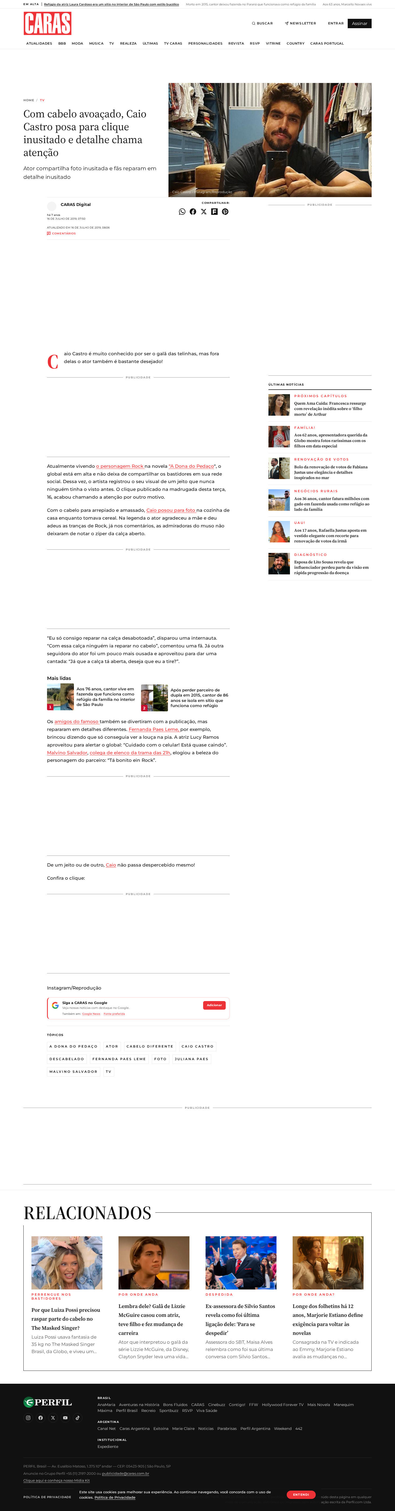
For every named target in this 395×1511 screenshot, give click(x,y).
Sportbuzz (168, 1410)
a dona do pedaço (73, 1046)
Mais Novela (318, 1404)
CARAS (197, 1404)
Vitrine (273, 43)
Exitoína (160, 1428)
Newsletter (303, 23)
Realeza (128, 43)
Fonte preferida (114, 1014)
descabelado (66, 1059)
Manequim (344, 1404)
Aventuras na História (139, 1404)
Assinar (359, 23)
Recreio (148, 1410)
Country (295, 43)
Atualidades (39, 43)
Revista (236, 43)
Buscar (265, 23)
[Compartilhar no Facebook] (193, 211)
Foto (160, 1059)
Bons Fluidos (175, 1404)
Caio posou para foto (171, 510)
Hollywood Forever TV (283, 1404)
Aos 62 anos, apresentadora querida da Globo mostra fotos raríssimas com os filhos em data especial (330, 440)
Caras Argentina (135, 1428)
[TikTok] (77, 1418)
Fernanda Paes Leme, (154, 729)
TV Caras (173, 43)
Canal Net (107, 1428)
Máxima (105, 1410)
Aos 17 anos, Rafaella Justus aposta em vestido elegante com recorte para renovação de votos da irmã (330, 536)
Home (28, 100)
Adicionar (214, 1005)
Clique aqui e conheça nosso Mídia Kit (56, 1480)
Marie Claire (183, 1428)
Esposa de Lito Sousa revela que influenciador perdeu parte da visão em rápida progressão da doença (331, 567)
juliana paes (192, 1059)
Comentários (64, 233)
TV (111, 43)
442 (298, 1428)
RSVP (255, 43)
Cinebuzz (216, 1404)
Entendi (301, 1494)
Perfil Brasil (127, 1410)
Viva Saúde (206, 1410)
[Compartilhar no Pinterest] (225, 211)
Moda (77, 43)
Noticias (206, 1428)
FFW (253, 1404)
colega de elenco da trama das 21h (130, 752)
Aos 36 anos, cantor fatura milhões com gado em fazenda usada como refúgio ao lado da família (331, 504)
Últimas (150, 43)
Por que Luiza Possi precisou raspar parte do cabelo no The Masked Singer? (65, 1319)
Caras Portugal (327, 43)
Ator (112, 1046)
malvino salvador (73, 1072)
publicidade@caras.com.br (125, 1473)
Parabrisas (227, 1428)
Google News (91, 1014)
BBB (62, 43)
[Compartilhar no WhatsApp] (182, 211)
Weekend (283, 1428)
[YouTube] (65, 1418)
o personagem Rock (120, 466)
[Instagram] (28, 1418)
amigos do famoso (77, 721)
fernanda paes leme (119, 1059)
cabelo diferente (150, 1046)
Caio (111, 865)
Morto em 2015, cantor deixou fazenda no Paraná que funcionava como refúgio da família (250, 4)
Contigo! (237, 1404)
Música (96, 43)
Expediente (108, 1446)
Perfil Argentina (255, 1428)
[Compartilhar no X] (203, 211)
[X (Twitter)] (53, 1418)
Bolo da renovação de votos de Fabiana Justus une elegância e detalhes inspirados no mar (331, 472)
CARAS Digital (76, 204)
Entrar (336, 23)
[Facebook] (40, 1418)
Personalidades (205, 43)
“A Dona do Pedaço (191, 466)
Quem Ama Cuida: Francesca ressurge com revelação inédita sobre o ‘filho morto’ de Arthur (330, 409)
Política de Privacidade (47, 1497)
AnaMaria (106, 1404)
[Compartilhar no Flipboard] (214, 211)
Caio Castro (198, 1046)
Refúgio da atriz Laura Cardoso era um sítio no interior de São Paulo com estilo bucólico (111, 4)
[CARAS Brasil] (47, 23)
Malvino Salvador (67, 752)
